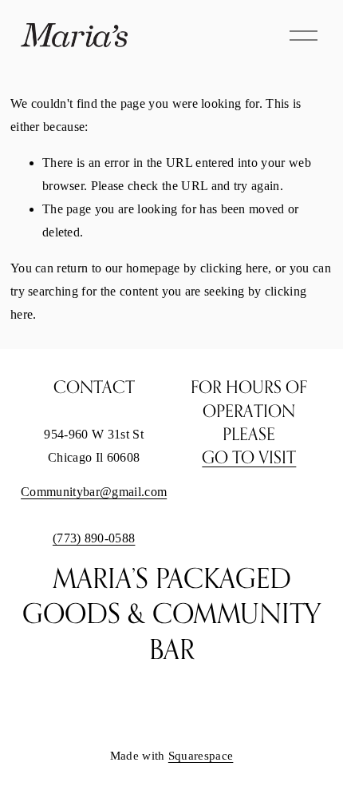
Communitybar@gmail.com (94, 491)
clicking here (234, 268)
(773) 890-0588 (94, 538)
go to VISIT (249, 457)
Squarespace (201, 755)
